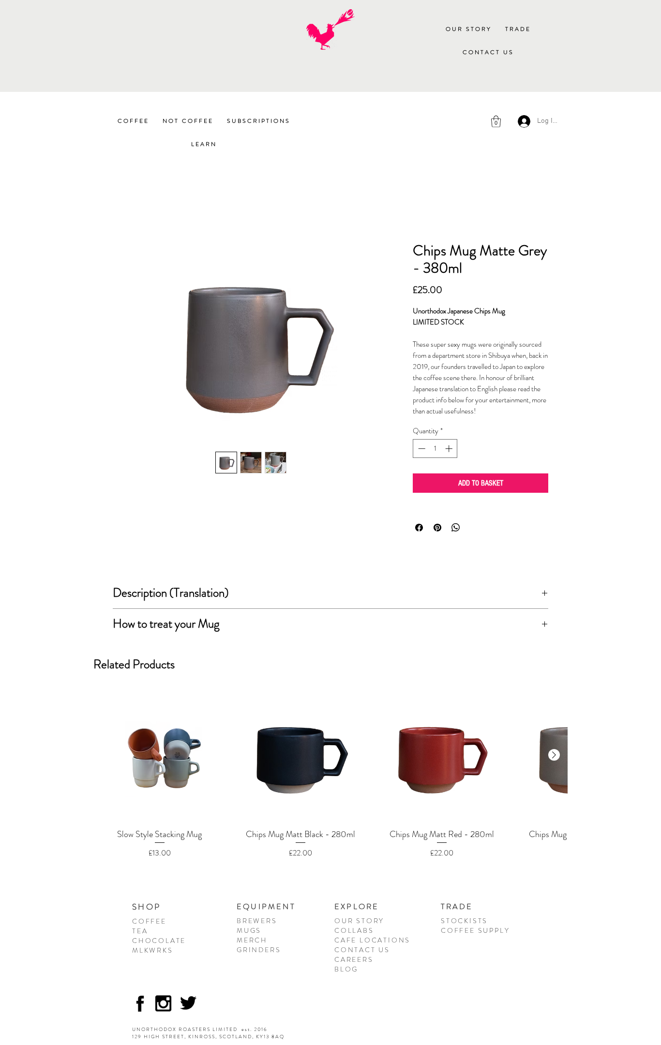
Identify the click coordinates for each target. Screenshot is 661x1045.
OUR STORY (359, 921)
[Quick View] (159, 755)
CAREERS (354, 959)
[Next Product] (554, 755)
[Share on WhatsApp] (456, 527)
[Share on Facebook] (419, 527)
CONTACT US (362, 950)
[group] (330, 780)
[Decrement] (420, 448)
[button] (518, 29)
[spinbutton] (435, 448)
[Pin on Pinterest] (437, 527)
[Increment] (449, 448)
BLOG (346, 969)
